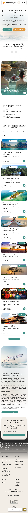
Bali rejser (17, 460)
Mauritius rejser (19, 461)
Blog (3, 482)
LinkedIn (17, 485)
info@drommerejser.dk (14, 491)
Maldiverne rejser (19, 464)
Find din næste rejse (19, 29)
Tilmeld (13, 434)
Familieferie (18, 467)
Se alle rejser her (13, 338)
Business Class (21, 132)
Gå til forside (7, 29)
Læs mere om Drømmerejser (9, 412)
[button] (12, 51)
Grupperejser (18, 465)
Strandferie (6, 132)
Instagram (17, 484)
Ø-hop (13, 132)
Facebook (17, 482)
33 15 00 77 (14, 489)
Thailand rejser (19, 463)
